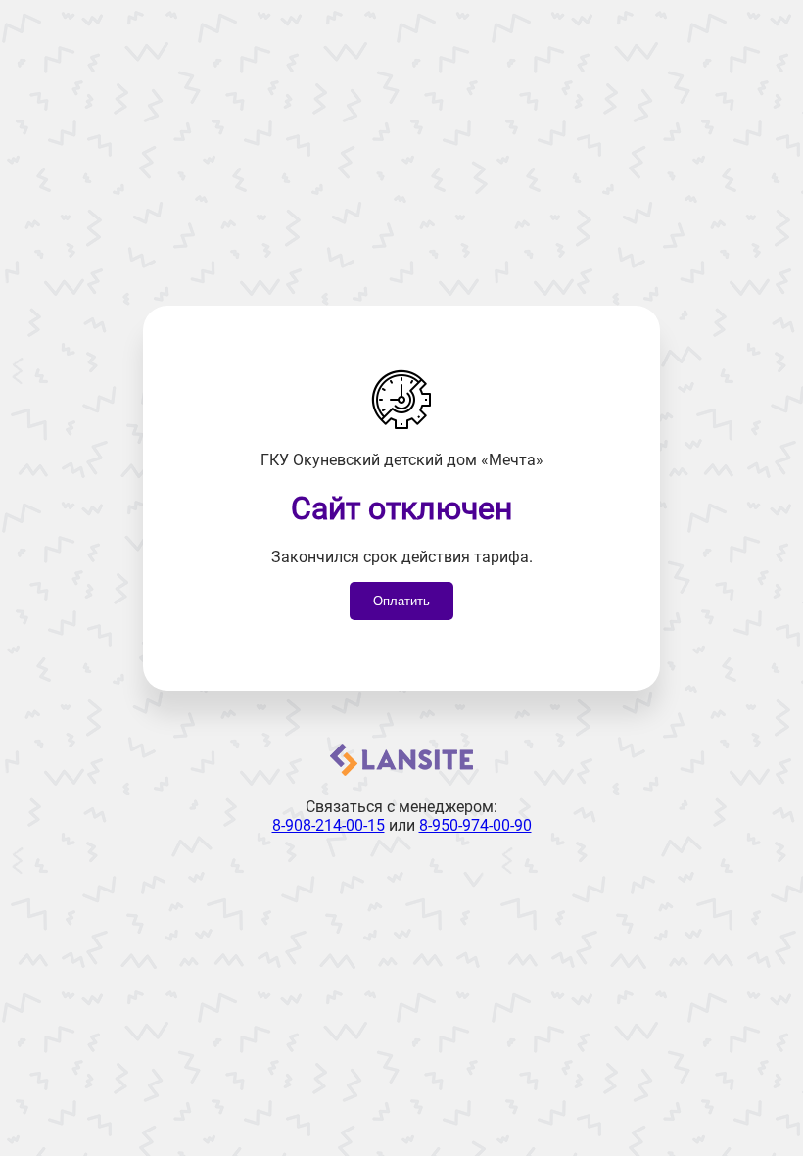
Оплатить (401, 601)
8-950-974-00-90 (475, 825)
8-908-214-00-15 (328, 825)
